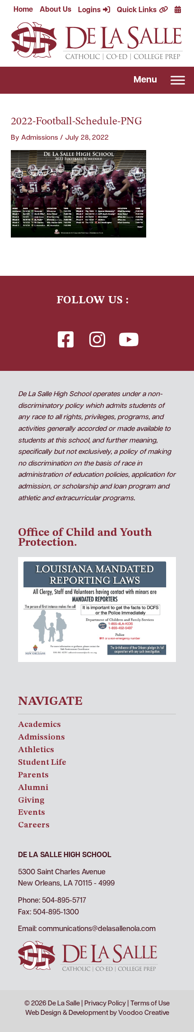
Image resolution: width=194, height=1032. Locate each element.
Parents (33, 775)
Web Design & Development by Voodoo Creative (97, 1013)
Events (31, 812)
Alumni (33, 788)
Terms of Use (150, 1003)
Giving (31, 800)
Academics (39, 725)
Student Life (42, 762)
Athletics (36, 750)
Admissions (41, 737)
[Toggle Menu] (178, 80)
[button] (65, 339)
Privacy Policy (105, 1003)
